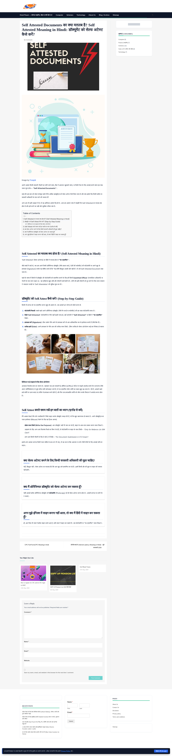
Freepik (33, 180)
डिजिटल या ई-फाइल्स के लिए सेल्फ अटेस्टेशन (39, 224)
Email (26, 651)
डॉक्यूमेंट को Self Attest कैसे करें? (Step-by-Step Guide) (42, 222)
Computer (59, 15)
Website (27, 660)
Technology (81, 15)
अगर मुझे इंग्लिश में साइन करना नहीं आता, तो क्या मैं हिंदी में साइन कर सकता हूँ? (45, 234)
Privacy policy (117, 713)
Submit (71, 721)
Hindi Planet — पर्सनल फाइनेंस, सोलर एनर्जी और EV (36, 15)
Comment (27, 612)
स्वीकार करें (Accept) (161, 751)
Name (26, 641)
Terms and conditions (119, 717)
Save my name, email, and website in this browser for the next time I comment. (49, 672)
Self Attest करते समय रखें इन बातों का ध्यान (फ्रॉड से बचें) (41, 227)
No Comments (28, 40)
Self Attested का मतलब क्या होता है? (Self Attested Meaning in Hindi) (46, 219)
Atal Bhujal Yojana (85, 567)
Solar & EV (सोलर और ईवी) (125, 49)
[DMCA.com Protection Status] (134, 24)
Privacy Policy (65, 751)
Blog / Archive (104, 15)
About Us (92, 15)
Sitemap (116, 15)
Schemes (70, 15)
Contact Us (116, 707)
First (68, 708)
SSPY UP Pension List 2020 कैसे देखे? (60, 587)
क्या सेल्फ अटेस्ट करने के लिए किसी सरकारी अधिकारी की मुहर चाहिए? (42, 229)
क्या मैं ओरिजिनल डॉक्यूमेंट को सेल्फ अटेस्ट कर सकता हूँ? (40, 232)
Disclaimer (116, 710)
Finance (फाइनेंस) (123, 42)
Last (81, 708)
